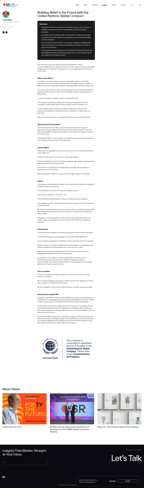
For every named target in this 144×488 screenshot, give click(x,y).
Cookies (86, 480)
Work (77, 5)
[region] (109, 481)
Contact (123, 5)
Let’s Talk (126, 458)
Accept (127, 481)
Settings (112, 481)
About (86, 5)
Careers (113, 5)
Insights (104, 5)
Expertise (95, 5)
